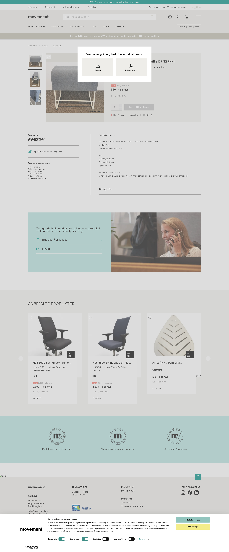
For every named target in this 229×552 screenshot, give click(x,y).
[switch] (85, 539)
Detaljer (142, 539)
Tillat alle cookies (193, 520)
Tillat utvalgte (192, 527)
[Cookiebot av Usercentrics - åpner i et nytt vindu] (31, 547)
